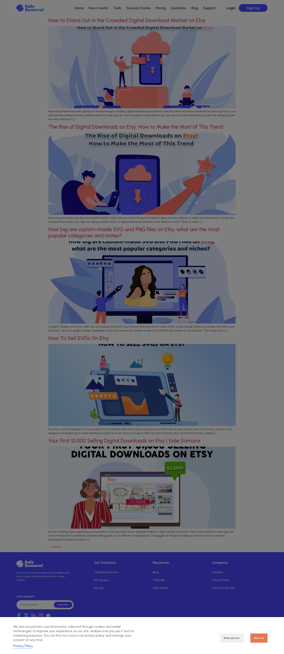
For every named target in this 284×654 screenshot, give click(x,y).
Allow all (258, 638)
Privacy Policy (23, 646)
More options (232, 638)
